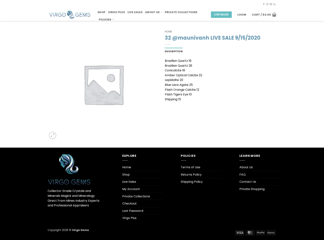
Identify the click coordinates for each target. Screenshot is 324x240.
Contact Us (247, 182)
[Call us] (274, 4)
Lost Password (132, 211)
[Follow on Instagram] (267, 4)
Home (168, 31)
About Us (152, 12)
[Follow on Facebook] (264, 4)
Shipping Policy (192, 182)
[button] (241, 14)
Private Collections (181, 12)
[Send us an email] (271, 4)
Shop (101, 12)
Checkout (129, 203)
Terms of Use (190, 167)
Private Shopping (252, 189)
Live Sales (135, 12)
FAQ (242, 174)
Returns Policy (191, 174)
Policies (105, 19)
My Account (131, 189)
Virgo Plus (116, 12)
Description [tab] (174, 51)
